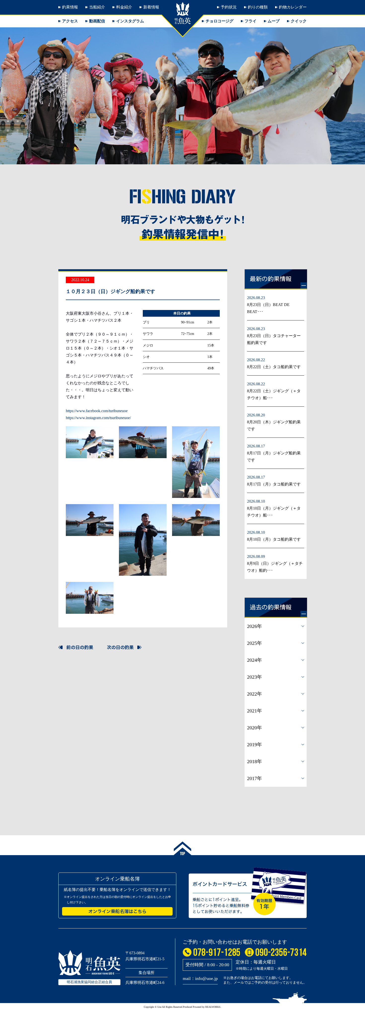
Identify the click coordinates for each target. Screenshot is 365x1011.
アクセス (70, 21)
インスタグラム (130, 21)
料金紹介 (124, 7)
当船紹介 (97, 7)
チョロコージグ (219, 21)
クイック (299, 21)
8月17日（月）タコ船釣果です (274, 484)
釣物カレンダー (293, 7)
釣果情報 (70, 7)
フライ (250, 21)
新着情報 (151, 7)
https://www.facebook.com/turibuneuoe (97, 411)
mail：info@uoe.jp (200, 978)
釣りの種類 (258, 7)
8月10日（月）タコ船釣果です (274, 539)
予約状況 (229, 7)
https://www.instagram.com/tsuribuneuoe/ (98, 418)
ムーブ (274, 21)
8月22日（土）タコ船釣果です (274, 367)
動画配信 (97, 21)
